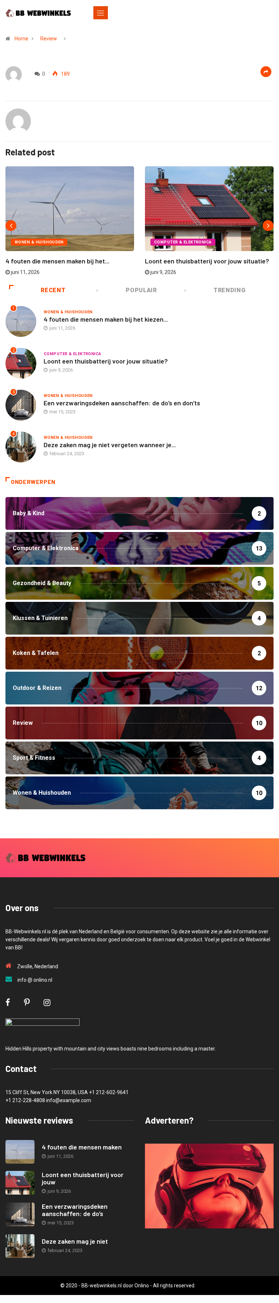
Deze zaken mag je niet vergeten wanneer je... (110, 445)
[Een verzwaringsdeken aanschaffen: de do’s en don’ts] (20, 1214)
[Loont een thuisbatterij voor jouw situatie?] (20, 1183)
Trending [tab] (229, 290)
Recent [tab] (53, 290)
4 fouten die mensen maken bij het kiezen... (106, 319)
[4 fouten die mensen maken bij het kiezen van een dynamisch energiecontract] (20, 1152)
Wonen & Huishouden (39, 242)
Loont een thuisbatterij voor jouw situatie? (207, 261)
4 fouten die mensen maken (82, 1147)
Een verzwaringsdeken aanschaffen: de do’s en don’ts (122, 403)
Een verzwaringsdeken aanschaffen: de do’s (75, 1209)
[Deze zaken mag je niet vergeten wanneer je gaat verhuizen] (20, 1246)
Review (48, 38)
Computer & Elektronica (183, 242)
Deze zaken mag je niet (75, 1241)
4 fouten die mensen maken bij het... (57, 261)
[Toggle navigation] (100, 13)
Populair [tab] (141, 290)
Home (21, 38)
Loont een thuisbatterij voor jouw (83, 1178)
